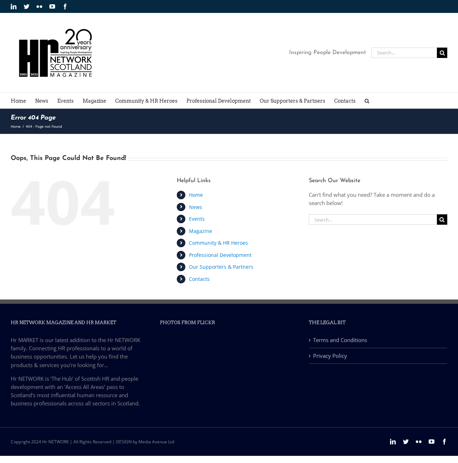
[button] (367, 100)
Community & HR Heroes (218, 242)
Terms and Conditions (340, 339)
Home (196, 194)
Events (197, 218)
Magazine (200, 231)
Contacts (199, 279)
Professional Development (220, 255)
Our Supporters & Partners (221, 266)
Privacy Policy (330, 355)
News (195, 207)
